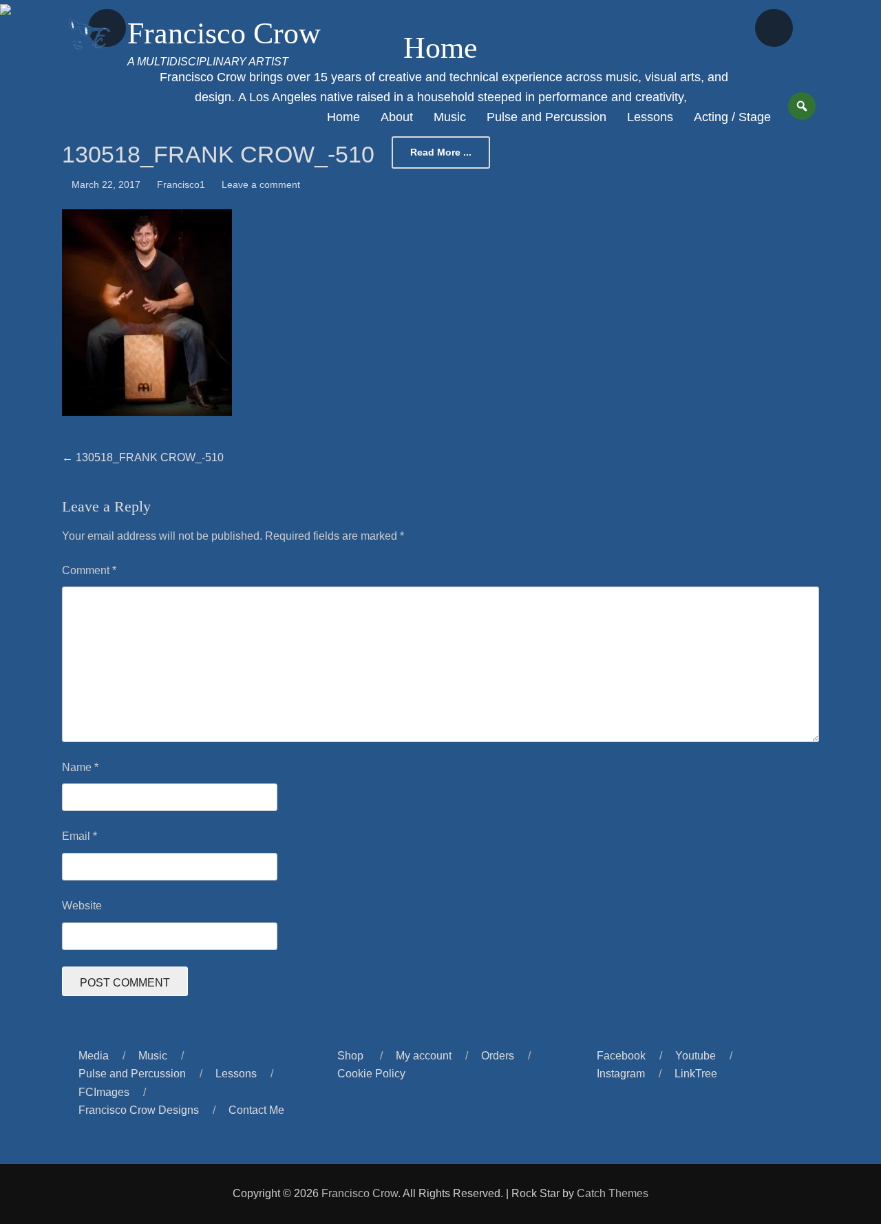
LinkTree (696, 1073)
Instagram (621, 1073)
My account (424, 1056)
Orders (497, 1056)
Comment (89, 570)
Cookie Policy (371, 1073)
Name (80, 767)
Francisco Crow (224, 33)
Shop (350, 1056)
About (397, 117)
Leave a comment (261, 184)
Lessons (650, 117)
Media (93, 1056)
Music (450, 117)
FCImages (103, 1092)
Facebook (621, 1056)
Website (82, 905)
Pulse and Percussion (546, 117)
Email (79, 836)
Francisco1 (181, 184)
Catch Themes (612, 1193)
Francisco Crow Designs (138, 1110)
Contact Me (256, 1110)
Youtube (695, 1056)
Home (343, 117)
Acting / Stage (732, 117)
